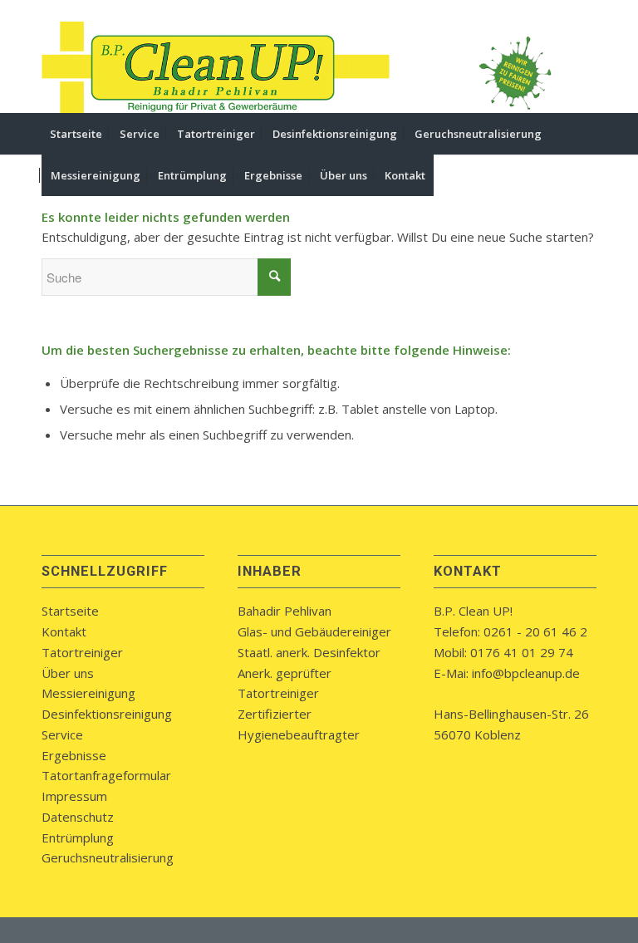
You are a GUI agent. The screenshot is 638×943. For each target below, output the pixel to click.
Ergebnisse (74, 755)
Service (62, 734)
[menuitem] (76, 134)
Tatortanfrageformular (106, 775)
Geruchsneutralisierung (108, 857)
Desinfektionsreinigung (107, 713)
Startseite (70, 610)
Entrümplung (78, 837)
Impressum (74, 796)
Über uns (68, 673)
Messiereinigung (88, 693)
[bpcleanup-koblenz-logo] (216, 67)
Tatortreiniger (82, 652)
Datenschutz (78, 816)
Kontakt (64, 631)
